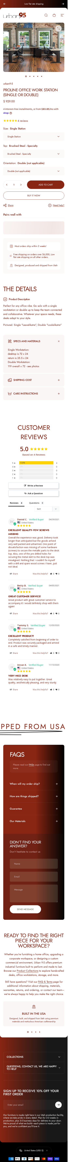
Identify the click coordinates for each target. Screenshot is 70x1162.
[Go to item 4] (38, 76)
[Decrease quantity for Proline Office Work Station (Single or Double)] (6, 185)
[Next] (63, 4)
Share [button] (15, 573)
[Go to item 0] (26, 76)
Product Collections (27, 971)
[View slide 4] (40, 1032)
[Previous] (4, 4)
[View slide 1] (28, 1032)
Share (10, 205)
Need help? (58, 205)
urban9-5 (8, 83)
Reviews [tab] (14, 502)
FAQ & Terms (45, 982)
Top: (20, 146)
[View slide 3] (36, 1032)
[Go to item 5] (42, 76)
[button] (52, 573)
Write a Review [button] (35, 485)
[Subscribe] (58, 1105)
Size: (14, 128)
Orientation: (23, 163)
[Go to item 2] (30, 76)
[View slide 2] (32, 1032)
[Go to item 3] (34, 76)
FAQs (31, 764)
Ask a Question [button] (35, 493)
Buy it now (33, 195)
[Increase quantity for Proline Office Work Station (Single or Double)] (20, 185)
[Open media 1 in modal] (58, 28)
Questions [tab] (34, 502)
